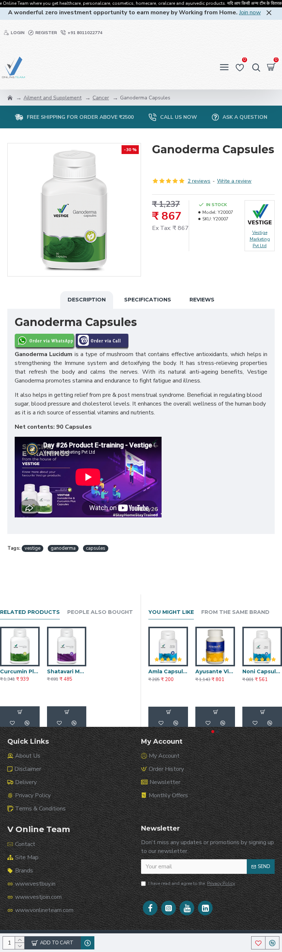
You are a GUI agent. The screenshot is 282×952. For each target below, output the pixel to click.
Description (87, 299)
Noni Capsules (262, 671)
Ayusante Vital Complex (215, 671)
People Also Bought (100, 612)
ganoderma (63, 548)
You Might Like (171, 612)
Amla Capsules (168, 671)
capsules (95, 548)
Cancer (101, 97)
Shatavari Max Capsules (67, 671)
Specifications (147, 299)
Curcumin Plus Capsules (20, 671)
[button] (213, 731)
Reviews (201, 299)
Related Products (30, 612)
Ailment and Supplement (53, 97)
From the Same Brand (235, 612)
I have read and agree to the (191, 883)
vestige (32, 548)
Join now (250, 12)
